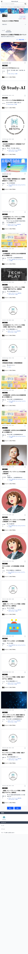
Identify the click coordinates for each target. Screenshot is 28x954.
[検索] (25, 4)
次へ (18, 808)
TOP (2, 7)
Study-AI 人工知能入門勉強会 (14, 7)
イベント (3, 829)
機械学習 (19, 150)
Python (9, 150)
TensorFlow (23, 184)
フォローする (22, 16)
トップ (2, 825)
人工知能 (15, 73)
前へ (10, 808)
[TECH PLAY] (14, 1)
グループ (6, 7)
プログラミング (14, 150)
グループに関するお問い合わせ (7, 832)
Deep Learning (11, 73)
